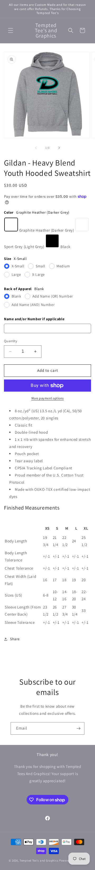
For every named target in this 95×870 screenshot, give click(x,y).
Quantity (10, 341)
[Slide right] (59, 148)
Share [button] (15, 639)
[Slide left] (36, 148)
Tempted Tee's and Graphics (39, 860)
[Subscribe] (78, 728)
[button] (10, 30)
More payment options (47, 398)
